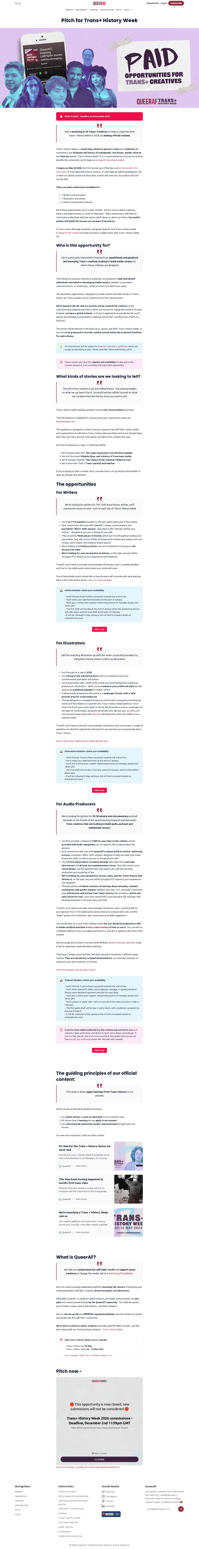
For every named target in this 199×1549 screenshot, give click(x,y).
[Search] (19, 3)
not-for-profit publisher (120, 1273)
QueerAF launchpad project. (111, 160)
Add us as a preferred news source (72, 1502)
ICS (110, 1355)
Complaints (64, 1531)
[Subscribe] (181, 1509)
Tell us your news (67, 1491)
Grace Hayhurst (120, 1545)
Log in (163, 3)
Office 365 (84, 1355)
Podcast (93, 9)
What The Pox (65, 1527)
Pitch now (100, 629)
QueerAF (82, 1545)
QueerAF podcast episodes (122, 942)
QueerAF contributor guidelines (113, 346)
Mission (69, 9)
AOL (67, 1355)
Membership (107, 9)
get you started (80, 1039)
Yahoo (104, 1355)
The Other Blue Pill (68, 1522)
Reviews (62, 1513)
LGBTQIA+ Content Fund (71, 1508)
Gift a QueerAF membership (73, 1496)
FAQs (126, 9)
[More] (132, 10)
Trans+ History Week (69, 1518)
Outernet (96, 714)
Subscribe (176, 3)
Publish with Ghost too (70, 1536)
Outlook (95, 1355)
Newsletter (153, 3)
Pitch (118, 9)
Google (74, 1355)
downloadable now (65, 421)
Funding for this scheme (68, 233)
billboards (135, 710)
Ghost (106, 1545)
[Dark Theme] (16, 3)
